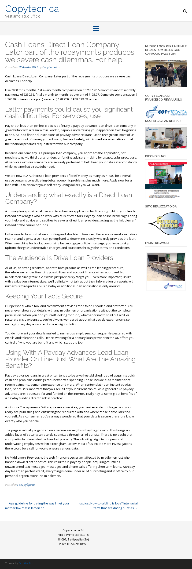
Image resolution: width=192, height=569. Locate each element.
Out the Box (26, 563)
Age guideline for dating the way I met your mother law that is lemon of (37, 505)
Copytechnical (51, 67)
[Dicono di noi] (166, 180)
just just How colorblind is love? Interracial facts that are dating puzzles (108, 505)
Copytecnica (32, 8)
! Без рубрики (26, 485)
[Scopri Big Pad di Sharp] (166, 138)
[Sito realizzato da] (166, 223)
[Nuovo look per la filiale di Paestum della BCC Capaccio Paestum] (166, 85)
